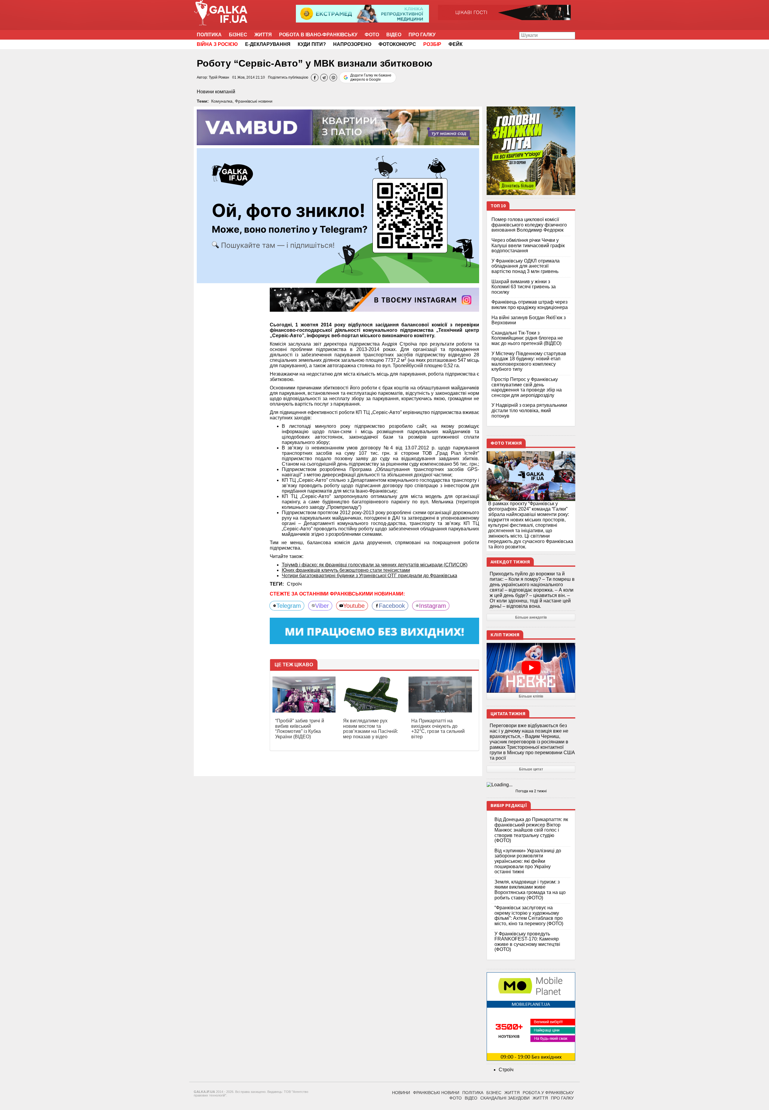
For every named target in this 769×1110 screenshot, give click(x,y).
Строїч (294, 583)
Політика (209, 34)
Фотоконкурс (397, 44)
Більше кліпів (531, 696)
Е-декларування (267, 44)
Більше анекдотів (531, 617)
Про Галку (422, 34)
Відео (393, 34)
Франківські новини (253, 101)
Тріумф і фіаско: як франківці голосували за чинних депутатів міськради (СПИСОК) (374, 564)
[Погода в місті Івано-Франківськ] (531, 785)
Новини (401, 1092)
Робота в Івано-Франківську (318, 34)
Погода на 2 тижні (531, 791)
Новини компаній (216, 91)
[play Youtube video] (531, 668)
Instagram (432, 605)
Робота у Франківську (548, 1092)
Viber (322, 605)
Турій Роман (219, 77)
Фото (372, 34)
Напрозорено (352, 44)
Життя (263, 34)
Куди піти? (312, 44)
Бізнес (238, 34)
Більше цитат (531, 769)
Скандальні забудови (505, 1098)
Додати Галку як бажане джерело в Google (370, 77)
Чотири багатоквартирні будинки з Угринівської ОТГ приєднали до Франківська (369, 575)
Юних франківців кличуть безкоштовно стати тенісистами (346, 570)
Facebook (392, 605)
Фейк (455, 44)
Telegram (288, 605)
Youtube (354, 605)
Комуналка (222, 101)
